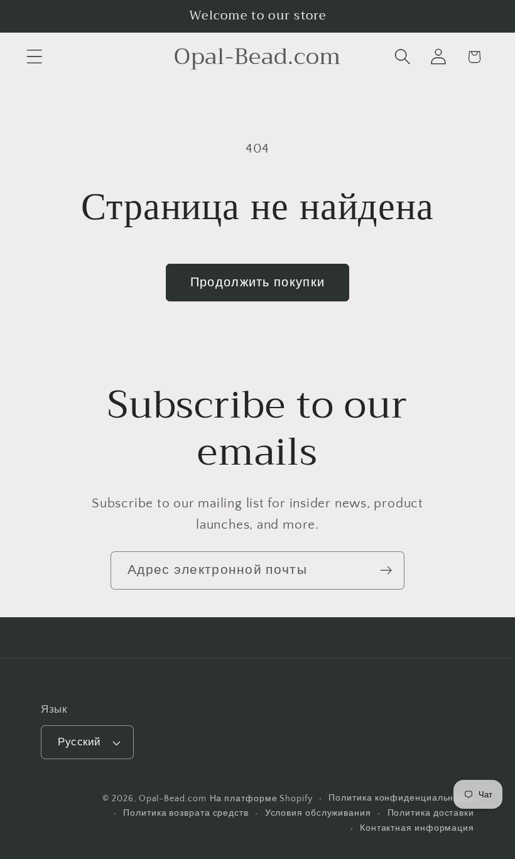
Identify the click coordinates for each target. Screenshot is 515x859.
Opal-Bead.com (173, 799)
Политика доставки (431, 813)
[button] (34, 57)
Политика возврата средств (186, 813)
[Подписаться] (386, 570)
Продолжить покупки (257, 282)
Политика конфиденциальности (401, 798)
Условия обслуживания (318, 813)
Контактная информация (417, 828)
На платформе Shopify (261, 799)
